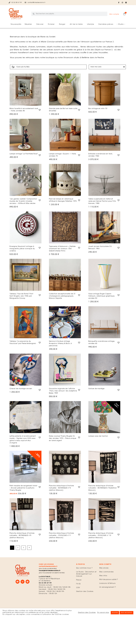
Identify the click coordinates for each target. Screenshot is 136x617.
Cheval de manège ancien (21, 389)
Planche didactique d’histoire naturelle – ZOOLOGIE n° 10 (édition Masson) (100, 536)
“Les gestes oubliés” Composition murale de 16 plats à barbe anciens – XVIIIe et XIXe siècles (23, 201)
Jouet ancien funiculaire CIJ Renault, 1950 (100, 248)
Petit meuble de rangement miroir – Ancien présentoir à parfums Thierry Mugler (23, 488)
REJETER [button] (115, 612)
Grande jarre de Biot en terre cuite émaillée (63, 110)
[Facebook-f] (118, 2)
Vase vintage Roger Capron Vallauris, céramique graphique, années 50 (101, 296)
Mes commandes (106, 572)
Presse (78, 580)
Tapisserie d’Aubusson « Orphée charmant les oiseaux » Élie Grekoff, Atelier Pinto (62, 249)
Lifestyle (90, 24)
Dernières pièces (105, 24)
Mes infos (103, 576)
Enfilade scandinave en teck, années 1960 (100, 155)
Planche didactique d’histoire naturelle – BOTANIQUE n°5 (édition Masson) (22, 536)
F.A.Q (78, 584)
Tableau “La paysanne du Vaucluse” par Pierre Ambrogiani (23, 342)
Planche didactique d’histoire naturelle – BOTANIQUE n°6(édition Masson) (102, 488)
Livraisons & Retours (107, 583)
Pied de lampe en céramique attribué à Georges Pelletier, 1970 (63, 200)
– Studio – (121, 24)
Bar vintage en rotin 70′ (98, 108)
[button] (39, 110)
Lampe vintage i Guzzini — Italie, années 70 (62, 155)
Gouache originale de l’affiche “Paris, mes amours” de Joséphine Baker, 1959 (63, 391)
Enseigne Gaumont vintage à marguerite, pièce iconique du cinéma (22, 249)
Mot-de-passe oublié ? (108, 579)
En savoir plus (103, 612)
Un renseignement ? (107, 587)
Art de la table (76, 24)
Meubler (28, 24)
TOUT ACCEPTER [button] (126, 612)
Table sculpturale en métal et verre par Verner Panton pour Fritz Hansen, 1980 (102, 201)
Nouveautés (16, 24)
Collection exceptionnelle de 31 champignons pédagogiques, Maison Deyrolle (62, 296)
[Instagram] (122, 2)
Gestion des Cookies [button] (87, 612)
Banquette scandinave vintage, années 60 (101, 342)
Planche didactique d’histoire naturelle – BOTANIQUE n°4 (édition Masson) (61, 488)
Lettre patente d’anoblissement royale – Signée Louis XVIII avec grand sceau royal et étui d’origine (23, 439)
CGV (78, 587)
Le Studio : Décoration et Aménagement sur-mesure (86, 574)
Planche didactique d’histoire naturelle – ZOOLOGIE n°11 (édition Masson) (61, 536)
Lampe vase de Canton (98, 436)
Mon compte (114, 14)
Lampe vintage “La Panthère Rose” (24, 154)
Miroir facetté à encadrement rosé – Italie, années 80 (24, 110)
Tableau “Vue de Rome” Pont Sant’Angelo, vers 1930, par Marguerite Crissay (21, 296)
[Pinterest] (126, 2)
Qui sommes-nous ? (84, 568)
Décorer (40, 24)
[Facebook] (17, 582)
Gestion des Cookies (84, 591)
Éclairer (51, 24)
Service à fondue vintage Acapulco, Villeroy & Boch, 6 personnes (60, 344)
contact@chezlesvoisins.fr (48, 566)
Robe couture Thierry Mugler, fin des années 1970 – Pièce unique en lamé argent (62, 438)
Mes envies (104, 568)
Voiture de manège (96, 389)
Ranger (62, 24)
